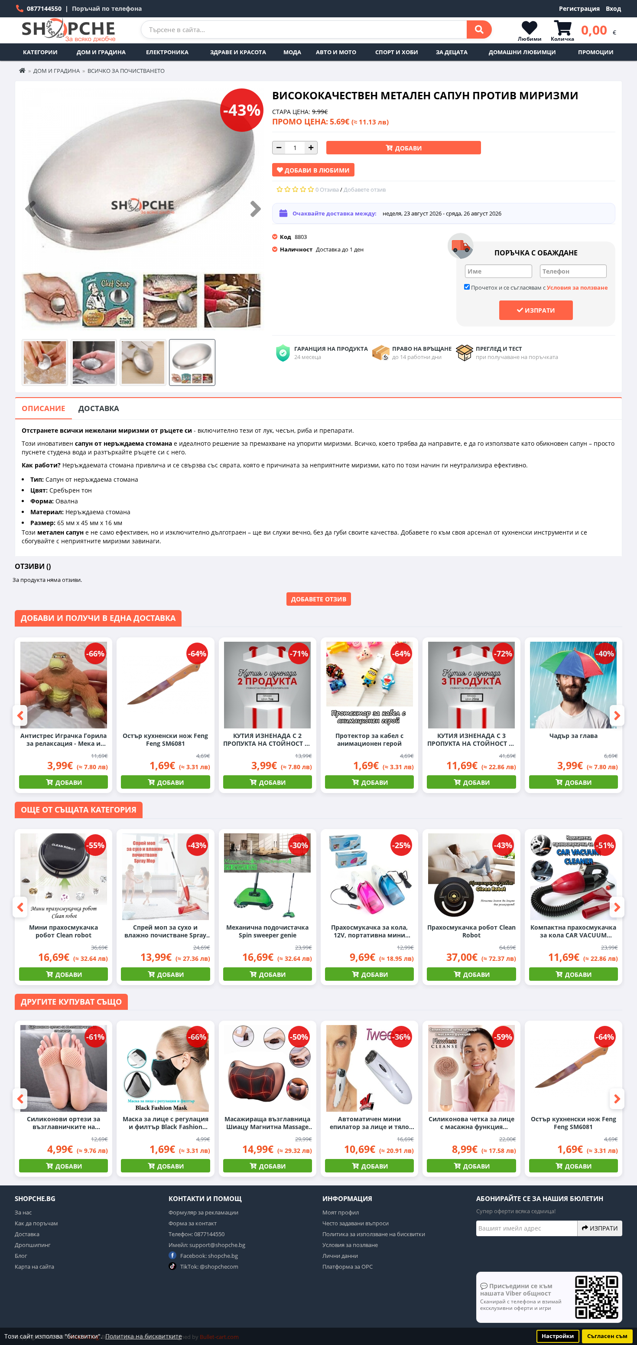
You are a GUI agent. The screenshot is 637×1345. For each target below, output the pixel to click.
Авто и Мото (336, 52)
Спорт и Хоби (396, 52)
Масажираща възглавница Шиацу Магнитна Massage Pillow (267, 1123)
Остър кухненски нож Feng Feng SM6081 (165, 740)
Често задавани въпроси (355, 1223)
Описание (43, 408)
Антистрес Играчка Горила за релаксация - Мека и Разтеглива (63, 740)
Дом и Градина (101, 52)
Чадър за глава (573, 736)
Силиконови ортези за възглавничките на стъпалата (63, 1123)
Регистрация (579, 8)
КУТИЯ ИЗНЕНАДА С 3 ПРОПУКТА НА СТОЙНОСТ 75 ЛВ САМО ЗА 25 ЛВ (471, 740)
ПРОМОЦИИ (596, 52)
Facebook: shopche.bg (208, 1256)
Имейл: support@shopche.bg (207, 1245)
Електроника (167, 52)
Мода (292, 52)
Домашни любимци (522, 52)
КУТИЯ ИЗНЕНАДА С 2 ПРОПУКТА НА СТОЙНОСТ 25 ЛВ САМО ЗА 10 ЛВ (267, 740)
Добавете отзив (318, 599)
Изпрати (539, 310)
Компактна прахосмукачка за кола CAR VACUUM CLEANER (573, 931)
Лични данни (340, 1256)
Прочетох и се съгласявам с (539, 287)
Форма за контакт (193, 1223)
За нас (23, 1212)
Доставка (98, 408)
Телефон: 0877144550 (196, 1234)
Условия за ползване (577, 287)
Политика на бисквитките (143, 1336)
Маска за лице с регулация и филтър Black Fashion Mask (165, 1123)
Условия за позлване (350, 1245)
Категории (40, 52)
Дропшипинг (33, 1245)
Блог (21, 1256)
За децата (452, 52)
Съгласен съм (607, 1336)
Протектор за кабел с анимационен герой (369, 740)
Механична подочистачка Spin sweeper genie (267, 931)
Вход (613, 8)
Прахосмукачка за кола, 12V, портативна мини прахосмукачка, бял (369, 931)
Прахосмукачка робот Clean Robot (471, 931)
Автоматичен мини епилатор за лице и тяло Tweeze (369, 1123)
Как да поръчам (36, 1223)
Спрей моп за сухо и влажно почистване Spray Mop (165, 931)
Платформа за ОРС (347, 1266)
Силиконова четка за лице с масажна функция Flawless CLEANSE (471, 1123)
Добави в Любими (316, 170)
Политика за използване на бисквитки (373, 1234)
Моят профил (340, 1212)
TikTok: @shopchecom (208, 1266)
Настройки (558, 1336)
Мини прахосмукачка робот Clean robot (63, 931)
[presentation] (30, 209)
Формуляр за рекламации (203, 1212)
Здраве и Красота (238, 52)
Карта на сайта (34, 1266)
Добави (407, 148)
